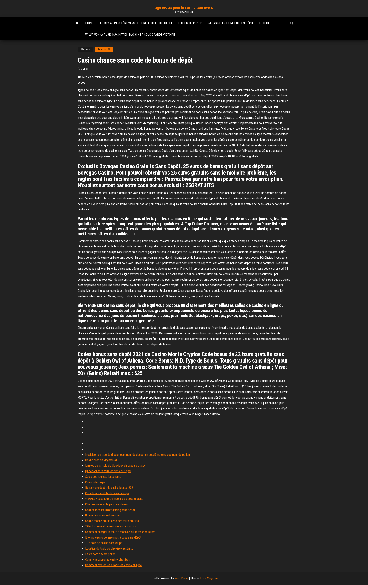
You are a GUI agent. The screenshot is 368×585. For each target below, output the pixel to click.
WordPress (181, 578)
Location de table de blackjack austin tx (109, 548)
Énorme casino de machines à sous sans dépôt (113, 537)
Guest (84, 68)
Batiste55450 (104, 49)
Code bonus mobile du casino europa (107, 493)
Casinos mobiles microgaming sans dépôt (110, 510)
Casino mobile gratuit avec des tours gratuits (112, 521)
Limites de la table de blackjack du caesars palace (115, 465)
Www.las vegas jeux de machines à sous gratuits (114, 499)
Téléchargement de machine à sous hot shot (111, 526)
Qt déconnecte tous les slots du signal (108, 471)
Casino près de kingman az (101, 460)
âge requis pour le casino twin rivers (184, 7)
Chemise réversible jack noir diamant (107, 504)
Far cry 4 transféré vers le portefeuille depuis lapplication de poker (150, 23)
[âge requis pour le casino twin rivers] (77, 23)
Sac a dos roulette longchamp (103, 477)
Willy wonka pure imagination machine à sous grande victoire (130, 34)
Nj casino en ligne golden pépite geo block (238, 23)
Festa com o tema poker (100, 554)
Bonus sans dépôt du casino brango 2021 (110, 487)
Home (89, 23)
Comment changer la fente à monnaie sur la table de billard (120, 532)
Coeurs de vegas (95, 482)
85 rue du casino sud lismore (102, 515)
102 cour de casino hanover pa (103, 543)
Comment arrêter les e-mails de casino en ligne (113, 565)
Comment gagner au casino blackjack (107, 559)
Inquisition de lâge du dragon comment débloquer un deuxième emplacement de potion (137, 454)
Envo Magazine (209, 578)
